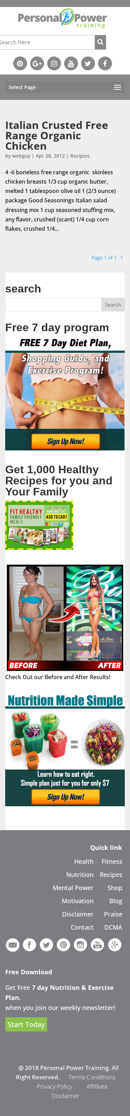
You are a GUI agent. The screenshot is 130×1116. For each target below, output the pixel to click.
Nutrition (80, 874)
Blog (115, 901)
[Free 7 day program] (65, 448)
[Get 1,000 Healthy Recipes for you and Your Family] (39, 548)
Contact (82, 927)
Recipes (111, 874)
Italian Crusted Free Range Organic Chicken (56, 135)
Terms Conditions (92, 1077)
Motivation (78, 901)
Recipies (80, 155)
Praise (113, 914)
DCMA (113, 927)
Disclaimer (78, 914)
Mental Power (73, 888)
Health (84, 861)
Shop (114, 888)
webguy (21, 155)
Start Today (26, 1024)
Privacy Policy (54, 1086)
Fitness (112, 861)
